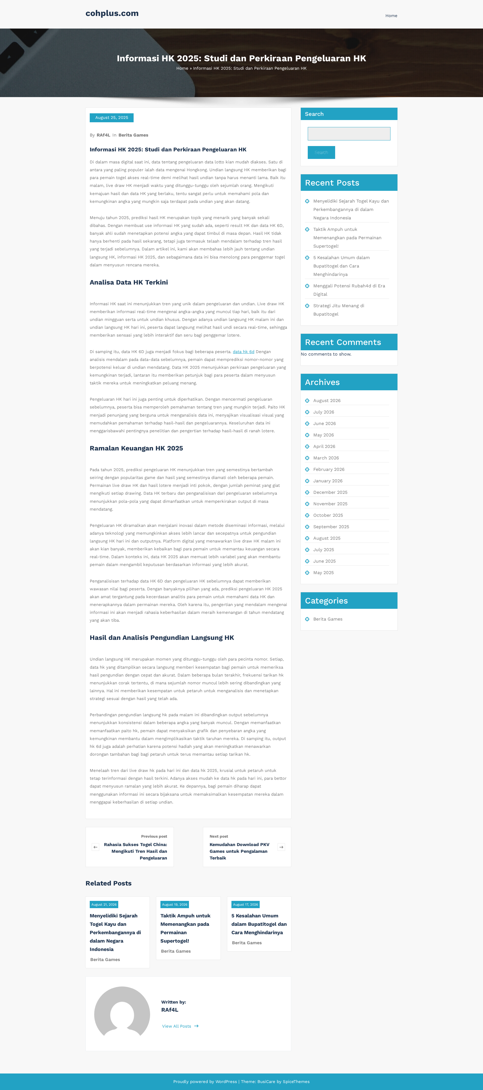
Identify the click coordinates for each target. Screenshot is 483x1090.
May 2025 (323, 572)
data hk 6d (243, 351)
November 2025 (330, 503)
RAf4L (103, 135)
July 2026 (323, 412)
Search (314, 114)
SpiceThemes (295, 1081)
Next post (219, 836)
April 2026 (324, 446)
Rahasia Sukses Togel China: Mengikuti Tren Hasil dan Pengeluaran (135, 851)
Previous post (154, 836)
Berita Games (133, 135)
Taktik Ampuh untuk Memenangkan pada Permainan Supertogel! (347, 238)
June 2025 (324, 561)
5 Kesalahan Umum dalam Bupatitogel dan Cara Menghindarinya (259, 924)
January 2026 (328, 480)
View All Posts (177, 1026)
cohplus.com (112, 13)
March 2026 (326, 458)
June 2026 (324, 423)
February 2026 (329, 469)
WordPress (226, 1081)
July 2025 (323, 549)
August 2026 (327, 400)
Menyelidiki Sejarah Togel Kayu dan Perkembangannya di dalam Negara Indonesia (115, 932)
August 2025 (326, 538)
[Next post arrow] (281, 847)
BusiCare (267, 1081)
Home (391, 15)
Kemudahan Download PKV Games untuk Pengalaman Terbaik (239, 851)
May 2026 (323, 435)
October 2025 (328, 515)
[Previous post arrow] (95, 847)
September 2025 (331, 526)
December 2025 (330, 492)
